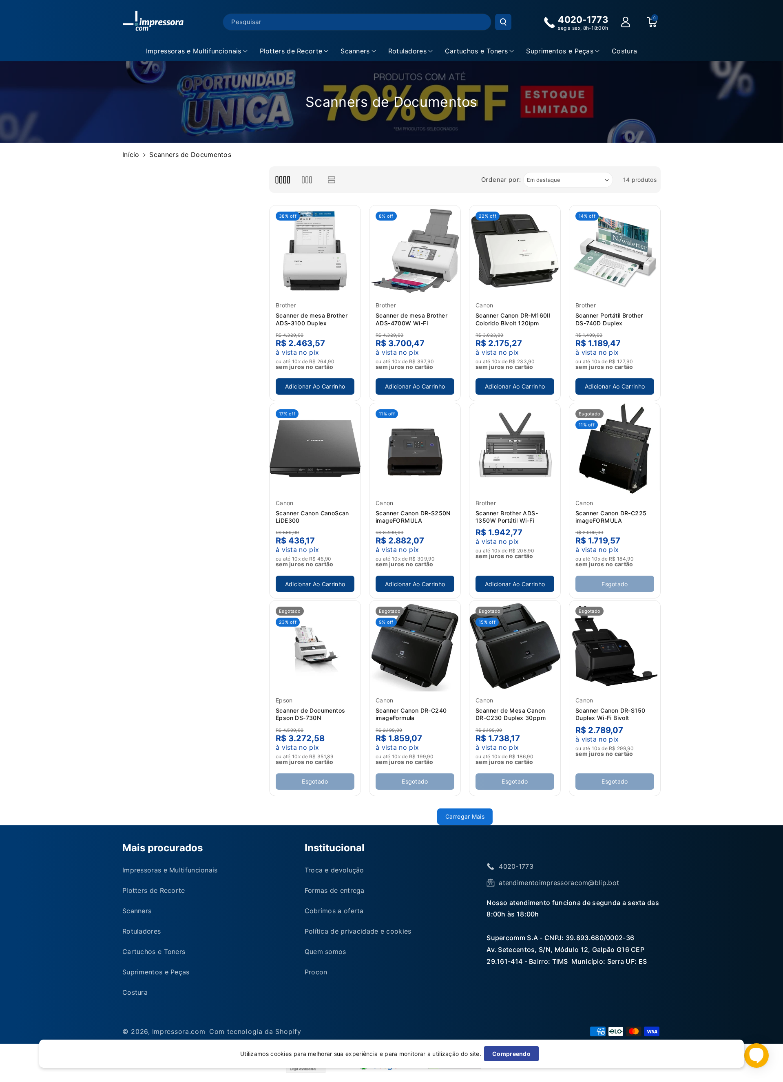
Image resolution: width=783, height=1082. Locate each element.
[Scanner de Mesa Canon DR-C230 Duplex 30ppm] (514, 646)
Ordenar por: (501, 179)
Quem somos (325, 951)
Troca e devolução (334, 870)
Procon (316, 972)
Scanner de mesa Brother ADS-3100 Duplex (311, 319)
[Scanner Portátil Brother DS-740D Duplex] (614, 250)
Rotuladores (407, 51)
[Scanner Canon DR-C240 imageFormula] (414, 646)
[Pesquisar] (503, 22)
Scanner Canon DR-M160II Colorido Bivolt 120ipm (513, 319)
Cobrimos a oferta (334, 911)
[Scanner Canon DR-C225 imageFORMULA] (614, 448)
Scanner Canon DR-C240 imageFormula (411, 714)
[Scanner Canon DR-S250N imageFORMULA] (414, 448)
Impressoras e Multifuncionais (193, 51)
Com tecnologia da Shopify (255, 1031)
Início (130, 154)
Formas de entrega (335, 890)
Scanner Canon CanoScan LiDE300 (312, 517)
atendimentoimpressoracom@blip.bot (559, 883)
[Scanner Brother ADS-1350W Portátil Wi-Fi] (514, 448)
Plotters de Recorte (291, 51)
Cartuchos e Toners (476, 51)
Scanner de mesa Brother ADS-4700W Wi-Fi (411, 319)
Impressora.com (179, 1031)
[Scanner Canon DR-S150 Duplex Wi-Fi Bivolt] (614, 646)
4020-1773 (516, 866)
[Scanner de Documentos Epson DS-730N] (315, 646)
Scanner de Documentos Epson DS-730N (310, 714)
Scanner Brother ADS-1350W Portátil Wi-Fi (507, 517)
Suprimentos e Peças (559, 51)
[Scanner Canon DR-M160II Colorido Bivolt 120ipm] (514, 250)
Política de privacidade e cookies (358, 931)
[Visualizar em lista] (332, 179)
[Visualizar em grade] (282, 179)
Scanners (355, 51)
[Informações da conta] (626, 22)
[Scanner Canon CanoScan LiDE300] (315, 448)
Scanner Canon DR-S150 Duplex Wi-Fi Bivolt (610, 714)
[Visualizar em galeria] (307, 179)
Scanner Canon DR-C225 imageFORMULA (610, 517)
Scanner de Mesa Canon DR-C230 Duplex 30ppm (511, 714)
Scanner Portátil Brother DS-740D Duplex (609, 319)
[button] (197, 51)
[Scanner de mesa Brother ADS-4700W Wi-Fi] (414, 250)
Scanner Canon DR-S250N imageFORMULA (413, 517)
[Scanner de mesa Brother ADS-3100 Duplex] (315, 250)
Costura (135, 992)
